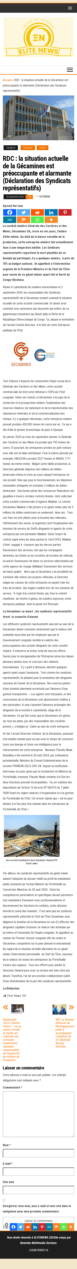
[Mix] (23, 219)
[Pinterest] (65, 212)
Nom (7, 1145)
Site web (8, 1182)
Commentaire (12, 1087)
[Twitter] (23, 212)
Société (42, 147)
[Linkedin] (51, 212)
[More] (51, 219)
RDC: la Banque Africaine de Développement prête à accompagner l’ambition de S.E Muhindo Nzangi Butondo (64, 1033)
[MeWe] (9, 219)
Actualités (27, 147)
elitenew (45, 196)
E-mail (8, 1163)
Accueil (7, 80)
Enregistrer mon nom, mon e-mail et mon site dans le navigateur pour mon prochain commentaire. (37, 1208)
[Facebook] (9, 212)
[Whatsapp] (37, 219)
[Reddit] (37, 212)
